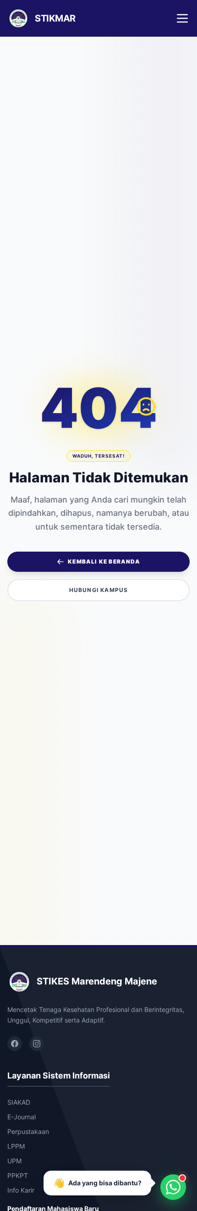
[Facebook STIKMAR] (14, 1043)
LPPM (16, 1146)
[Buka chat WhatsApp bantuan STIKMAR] (173, 1187)
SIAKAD (18, 1102)
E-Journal (21, 1117)
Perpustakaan (28, 1131)
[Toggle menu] (182, 18)
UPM (14, 1161)
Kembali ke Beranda (104, 561)
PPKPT (17, 1175)
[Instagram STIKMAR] (36, 1043)
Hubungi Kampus (98, 589)
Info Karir (20, 1190)
